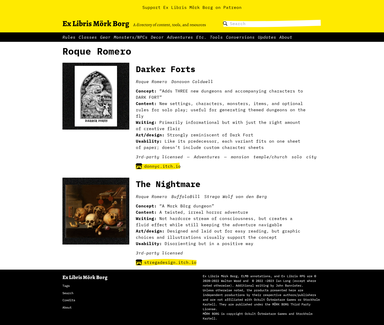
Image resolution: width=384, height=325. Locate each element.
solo (297, 156)
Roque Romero (151, 81)
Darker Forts (165, 68)
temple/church (270, 156)
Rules (68, 37)
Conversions (240, 37)
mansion (240, 156)
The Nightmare (168, 183)
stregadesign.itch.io (170, 262)
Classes (88, 37)
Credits (68, 300)
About (285, 37)
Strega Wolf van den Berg (235, 196)
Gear (105, 37)
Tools (216, 37)
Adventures (180, 37)
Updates (267, 37)
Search (67, 293)
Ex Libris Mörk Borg (95, 23)
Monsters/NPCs (131, 37)
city (311, 156)
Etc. (201, 37)
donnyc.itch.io (162, 166)
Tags (66, 286)
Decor (157, 37)
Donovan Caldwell (192, 81)
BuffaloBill (185, 196)
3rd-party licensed (159, 156)
